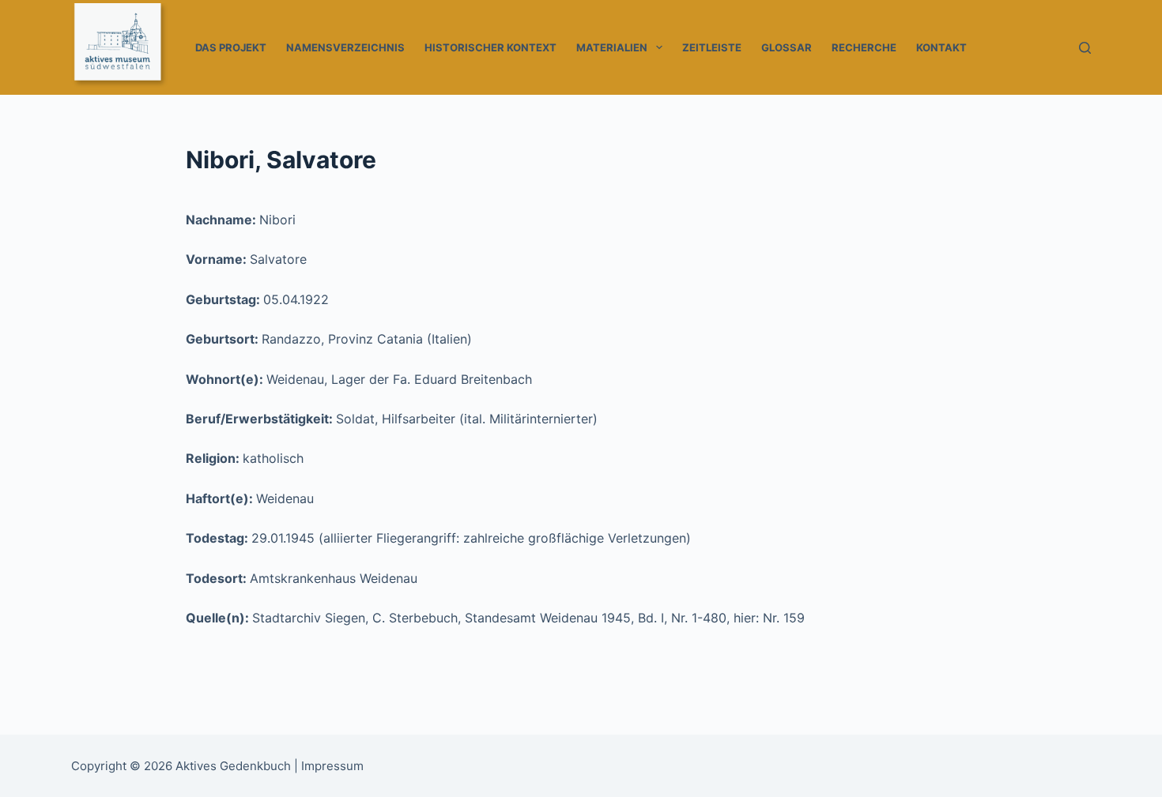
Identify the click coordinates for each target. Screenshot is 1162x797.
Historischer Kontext (490, 47)
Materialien (611, 47)
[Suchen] (1085, 48)
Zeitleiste (711, 47)
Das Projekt (230, 47)
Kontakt (941, 47)
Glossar (786, 47)
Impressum (332, 765)
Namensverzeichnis (345, 47)
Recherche (864, 47)
